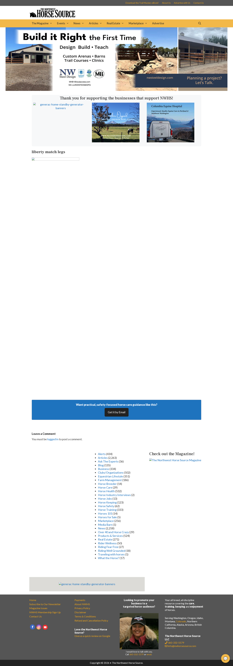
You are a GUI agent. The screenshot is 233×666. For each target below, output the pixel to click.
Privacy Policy (82, 608)
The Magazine (40, 23)
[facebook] (32, 626)
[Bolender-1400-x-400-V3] (116, 90)
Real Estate (113, 23)
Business (103, 469)
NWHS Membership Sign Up (45, 612)
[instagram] (38, 626)
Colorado (181, 621)
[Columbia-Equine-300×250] (170, 141)
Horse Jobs (105, 498)
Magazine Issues (38, 608)
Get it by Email (116, 412)
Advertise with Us (182, 3)
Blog (101, 465)
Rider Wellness (107, 543)
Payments (79, 599)
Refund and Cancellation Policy (91, 620)
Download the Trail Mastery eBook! (142, 3)
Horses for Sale (107, 517)
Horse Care (105, 487)
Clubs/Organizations (110, 472)
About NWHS (82, 604)
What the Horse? (108, 558)
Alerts (102, 454)
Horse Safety (106, 506)
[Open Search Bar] (199, 23)
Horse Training (107, 509)
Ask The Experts (108, 461)
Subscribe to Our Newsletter (45, 604)
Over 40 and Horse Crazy (113, 532)
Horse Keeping (107, 502)
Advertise (158, 23)
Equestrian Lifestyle (110, 476)
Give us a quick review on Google (92, 635)
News (77, 23)
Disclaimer (80, 612)
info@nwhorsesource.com (182, 645)
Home (32, 599)
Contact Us (198, 3)
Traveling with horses (111, 554)
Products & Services (110, 535)
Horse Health (106, 491)
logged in (52, 439)
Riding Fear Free (108, 547)
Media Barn (105, 524)
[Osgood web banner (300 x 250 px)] (115, 141)
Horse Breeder (107, 484)
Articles (93, 23)
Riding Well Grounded (111, 550)
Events (61, 23)
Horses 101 (105, 513)
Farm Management (110, 480)
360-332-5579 (136, 654)
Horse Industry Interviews (114, 495)
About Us (166, 3)
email (149, 654)
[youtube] (45, 627)
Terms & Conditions (85, 616)
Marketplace (136, 23)
